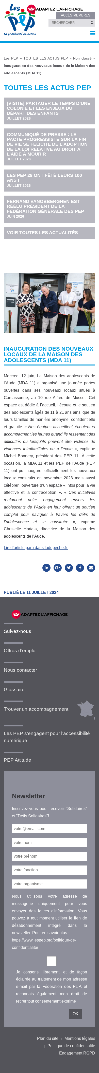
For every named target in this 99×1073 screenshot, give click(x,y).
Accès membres (75, 15)
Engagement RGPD (77, 1053)
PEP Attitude (17, 760)
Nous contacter (20, 670)
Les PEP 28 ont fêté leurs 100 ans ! (44, 180)
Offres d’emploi (20, 650)
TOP (87, 1065)
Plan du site (47, 1038)
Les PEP (11, 58)
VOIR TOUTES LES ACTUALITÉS (42, 232)
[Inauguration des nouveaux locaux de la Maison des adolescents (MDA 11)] (49, 298)
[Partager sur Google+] (58, 568)
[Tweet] (69, 568)
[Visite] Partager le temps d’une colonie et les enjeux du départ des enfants (48, 110)
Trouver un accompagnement (36, 709)
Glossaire (14, 689)
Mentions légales (79, 1038)
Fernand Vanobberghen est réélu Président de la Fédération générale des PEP (45, 208)
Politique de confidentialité (71, 1046)
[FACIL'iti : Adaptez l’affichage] (57, 8)
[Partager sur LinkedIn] (46, 568)
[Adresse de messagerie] (91, 568)
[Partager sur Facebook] (80, 568)
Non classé (82, 58)
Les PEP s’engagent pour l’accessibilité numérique (47, 737)
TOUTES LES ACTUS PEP (45, 58)
